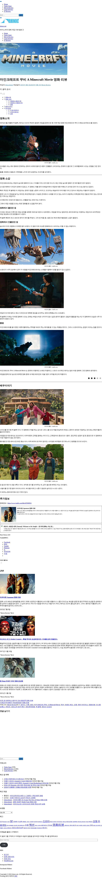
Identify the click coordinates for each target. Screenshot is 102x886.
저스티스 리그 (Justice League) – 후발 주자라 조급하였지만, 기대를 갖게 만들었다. (29, 639)
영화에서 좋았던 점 (15, 101)
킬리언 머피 (27, 828)
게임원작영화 (30, 707)
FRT (15, 876)
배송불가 (11, 825)
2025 (31, 705)
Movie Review (8, 8)
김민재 (36, 821)
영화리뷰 (92, 705)
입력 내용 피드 (9, 857)
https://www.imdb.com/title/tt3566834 (19, 503)
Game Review (8, 9)
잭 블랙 (38, 707)
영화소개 (8, 97)
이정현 (84, 825)
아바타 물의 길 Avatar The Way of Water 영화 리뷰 (30, 800)
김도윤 (32, 821)
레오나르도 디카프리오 (56, 821)
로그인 (6, 854)
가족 (27, 705)
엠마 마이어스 (83, 705)
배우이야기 (8, 106)
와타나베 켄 (73, 825)
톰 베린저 (39, 828)
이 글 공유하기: (14, 110)
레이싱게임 (69, 821)
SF (11, 821)
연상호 (50, 825)
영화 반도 (67, 825)
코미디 (23, 705)
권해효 (24, 821)
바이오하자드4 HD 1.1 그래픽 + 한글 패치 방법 (26, 796)
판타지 (8, 707)
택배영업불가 (33, 828)
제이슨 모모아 (47, 707)
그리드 (28, 821)
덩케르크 (40, 821)
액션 (62, 705)
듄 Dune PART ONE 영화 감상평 (11, 681)
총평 (11, 104)
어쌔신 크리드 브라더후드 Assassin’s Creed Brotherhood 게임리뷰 (26, 783)
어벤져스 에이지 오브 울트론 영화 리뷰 (16, 700)
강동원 (15, 821)
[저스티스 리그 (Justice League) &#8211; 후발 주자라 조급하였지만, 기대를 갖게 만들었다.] (17, 635)
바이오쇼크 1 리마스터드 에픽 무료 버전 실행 (29, 804)
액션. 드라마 (38, 825)
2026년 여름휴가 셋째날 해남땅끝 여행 (17, 787)
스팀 (27, 825)
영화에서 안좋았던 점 (16, 103)
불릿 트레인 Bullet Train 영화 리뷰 (25, 802)
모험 (75, 705)
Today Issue (8, 6)
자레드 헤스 (69, 705)
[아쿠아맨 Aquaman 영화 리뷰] (17, 593)
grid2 (8, 821)
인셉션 (88, 825)
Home (6, 4)
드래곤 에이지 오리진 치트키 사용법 (22, 798)
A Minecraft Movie (54, 705)
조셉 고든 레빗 (96, 825)
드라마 (46, 821)
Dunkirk (5, 821)
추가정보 (8, 108)
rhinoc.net (3, 26)
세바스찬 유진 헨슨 (18, 707)
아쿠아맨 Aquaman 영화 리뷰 (10, 597)
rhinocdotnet (9, 85)
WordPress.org (8, 861)
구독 (3, 845)
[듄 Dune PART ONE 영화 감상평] (17, 677)
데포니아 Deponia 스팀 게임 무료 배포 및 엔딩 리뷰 (22, 785)
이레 (77, 825)
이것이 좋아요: (14, 112)
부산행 (15, 825)
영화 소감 (8, 99)
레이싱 (64, 821)
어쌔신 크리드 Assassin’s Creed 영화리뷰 (18, 781)
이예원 (80, 825)
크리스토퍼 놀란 (17, 828)
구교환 (20, 821)
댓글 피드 (7, 859)
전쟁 (91, 825)
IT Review (7, 11)
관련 (11, 114)
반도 (8, 825)
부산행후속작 (21, 825)
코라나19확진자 (7, 828)
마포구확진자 (89, 821)
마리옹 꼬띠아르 (82, 821)
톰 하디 (45, 828)
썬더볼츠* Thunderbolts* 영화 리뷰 (14, 702)
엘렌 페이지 (44, 825)
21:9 (1, 821)
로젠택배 (75, 821)
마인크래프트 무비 (40, 705)
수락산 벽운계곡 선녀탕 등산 (14, 779)
